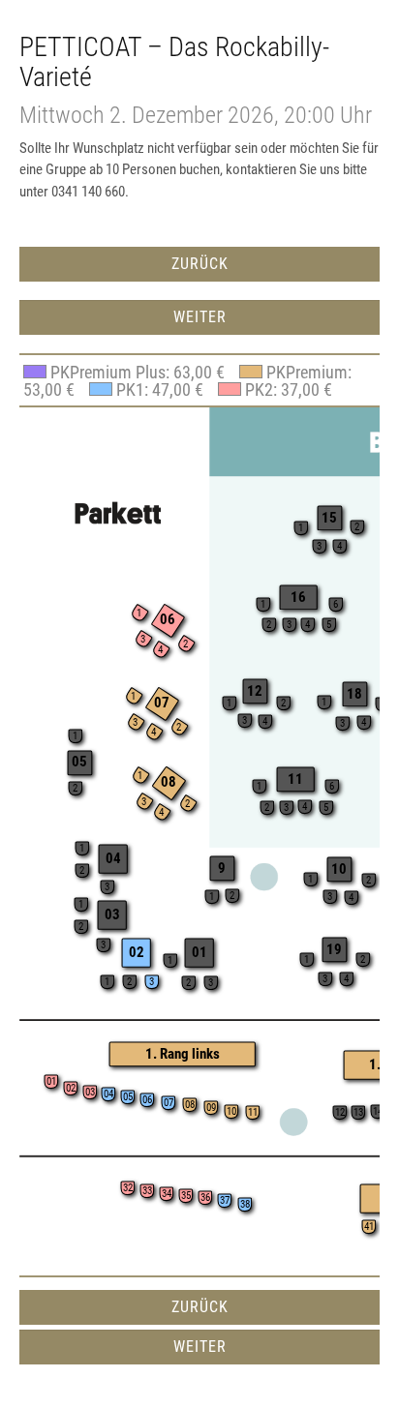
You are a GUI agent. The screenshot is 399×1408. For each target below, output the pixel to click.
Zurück (200, 264)
